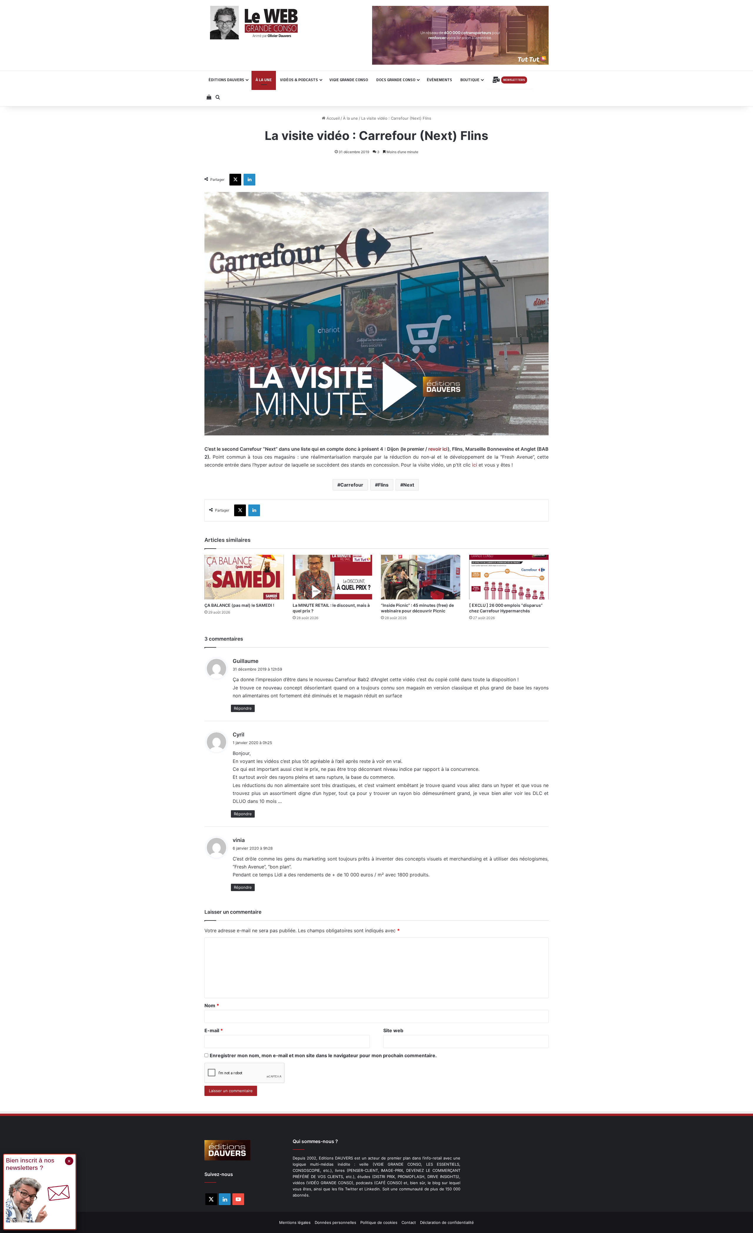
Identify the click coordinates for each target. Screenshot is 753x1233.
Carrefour (351, 485)
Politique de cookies (378, 1222)
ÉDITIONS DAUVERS (226, 79)
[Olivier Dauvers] (254, 22)
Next (408, 485)
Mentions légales (295, 1222)
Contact (409, 1222)
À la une (350, 118)
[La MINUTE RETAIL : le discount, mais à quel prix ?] (332, 577)
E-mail (213, 1030)
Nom (211, 1005)
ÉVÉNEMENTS (439, 79)
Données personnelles (335, 1222)
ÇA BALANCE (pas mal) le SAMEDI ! (239, 605)
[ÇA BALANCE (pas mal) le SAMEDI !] (244, 577)
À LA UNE (264, 79)
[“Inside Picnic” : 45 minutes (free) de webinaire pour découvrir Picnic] (420, 577)
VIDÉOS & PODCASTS (299, 79)
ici (474, 465)
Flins (383, 485)
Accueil (332, 118)
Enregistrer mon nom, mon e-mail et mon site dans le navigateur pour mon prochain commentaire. (323, 1055)
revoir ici (438, 449)
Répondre (243, 708)
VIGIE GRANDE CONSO (348, 79)
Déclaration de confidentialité (447, 1222)
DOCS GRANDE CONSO (395, 79)
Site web (393, 1030)
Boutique (469, 79)
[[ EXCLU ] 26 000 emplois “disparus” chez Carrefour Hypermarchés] (509, 577)
